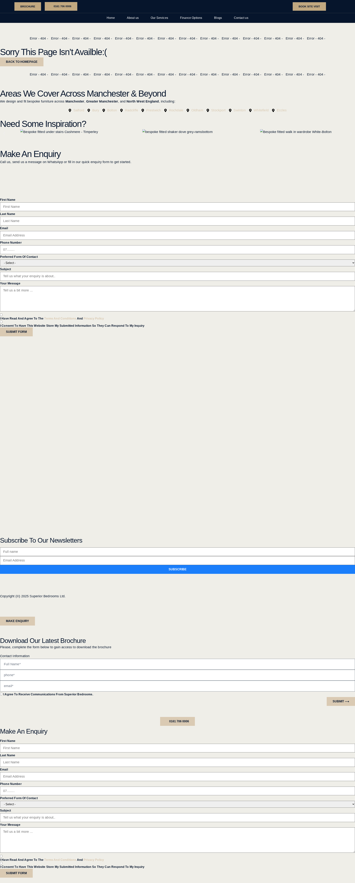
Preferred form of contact (19, 256)
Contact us (241, 17)
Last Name (7, 214)
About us (133, 17)
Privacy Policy (94, 318)
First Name (8, 199)
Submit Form (16, 331)
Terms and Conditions (60, 318)
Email (4, 228)
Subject (5, 269)
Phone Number (11, 242)
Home (111, 17)
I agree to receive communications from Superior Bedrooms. (48, 694)
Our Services (159, 17)
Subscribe (178, 569)
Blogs (218, 17)
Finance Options (191, 17)
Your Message (10, 283)
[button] (4, 133)
